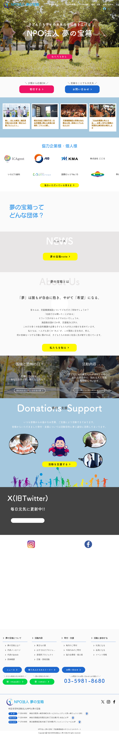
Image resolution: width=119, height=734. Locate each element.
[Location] (87, 713)
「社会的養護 (97, 120)
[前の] (13, 36)
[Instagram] (108, 702)
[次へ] (106, 36)
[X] (103, 702)
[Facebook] (114, 702)
